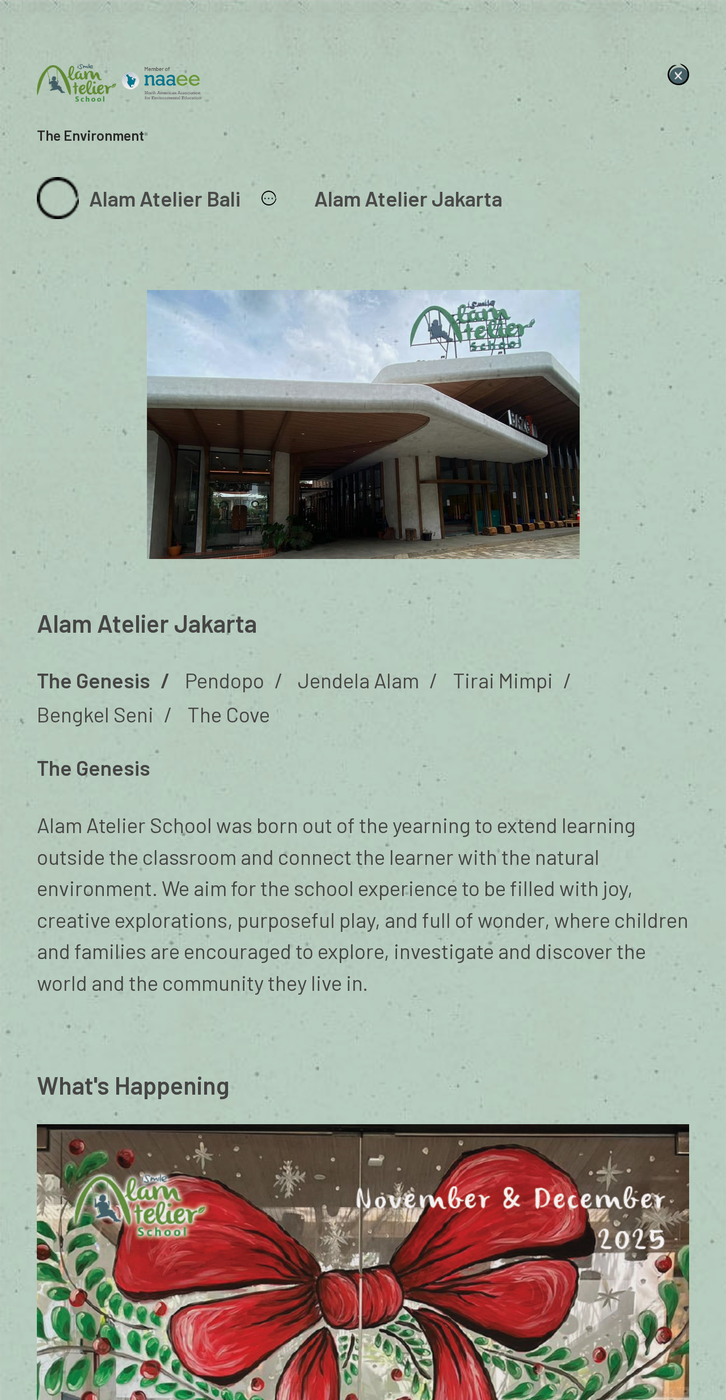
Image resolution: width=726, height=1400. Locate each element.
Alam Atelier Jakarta (408, 198)
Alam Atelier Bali (164, 198)
